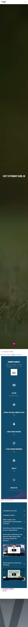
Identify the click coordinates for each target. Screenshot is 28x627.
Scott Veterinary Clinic (14, 490)
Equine (4, 590)
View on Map (17, 367)
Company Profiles (8, 351)
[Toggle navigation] (25, 2)
